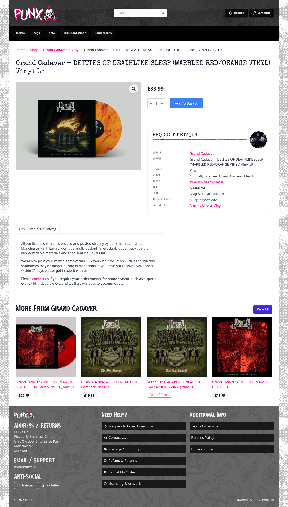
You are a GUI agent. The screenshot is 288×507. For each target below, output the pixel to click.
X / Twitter (53, 485)
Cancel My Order (122, 472)
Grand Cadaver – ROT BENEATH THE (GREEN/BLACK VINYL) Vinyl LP (175, 384)
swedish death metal (206, 182)
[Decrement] (150, 103)
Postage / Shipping (124, 449)
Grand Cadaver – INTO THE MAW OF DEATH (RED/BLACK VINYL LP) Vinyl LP (45, 384)
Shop (34, 49)
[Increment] (162, 103)
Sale (52, 33)
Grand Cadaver (55, 49)
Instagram (28, 485)
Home (20, 33)
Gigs (37, 33)
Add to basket (186, 103)
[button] (133, 88)
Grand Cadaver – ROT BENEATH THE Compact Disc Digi (109, 384)
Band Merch (103, 33)
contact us (40, 278)
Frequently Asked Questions (131, 426)
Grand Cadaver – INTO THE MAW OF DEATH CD (240, 384)
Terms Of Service (204, 426)
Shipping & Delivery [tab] (37, 229)
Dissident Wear (75, 33)
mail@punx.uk (25, 467)
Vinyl (75, 49)
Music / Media (201, 205)
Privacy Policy (202, 449)
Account (264, 13)
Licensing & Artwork (125, 483)
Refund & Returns (123, 460)
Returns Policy (202, 437)
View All (263, 309)
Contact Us (117, 437)
